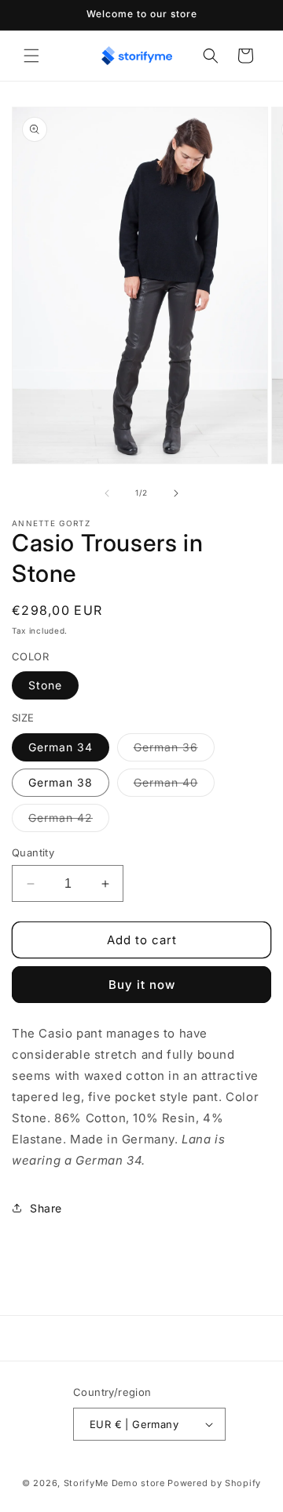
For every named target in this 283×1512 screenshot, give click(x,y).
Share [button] (46, 1208)
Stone (45, 685)
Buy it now (141, 984)
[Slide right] (176, 493)
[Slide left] (107, 493)
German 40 (174, 786)
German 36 (174, 750)
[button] (31, 55)
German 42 (68, 821)
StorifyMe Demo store (114, 1482)
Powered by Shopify (214, 1482)
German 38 (60, 782)
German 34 (60, 747)
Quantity (33, 852)
